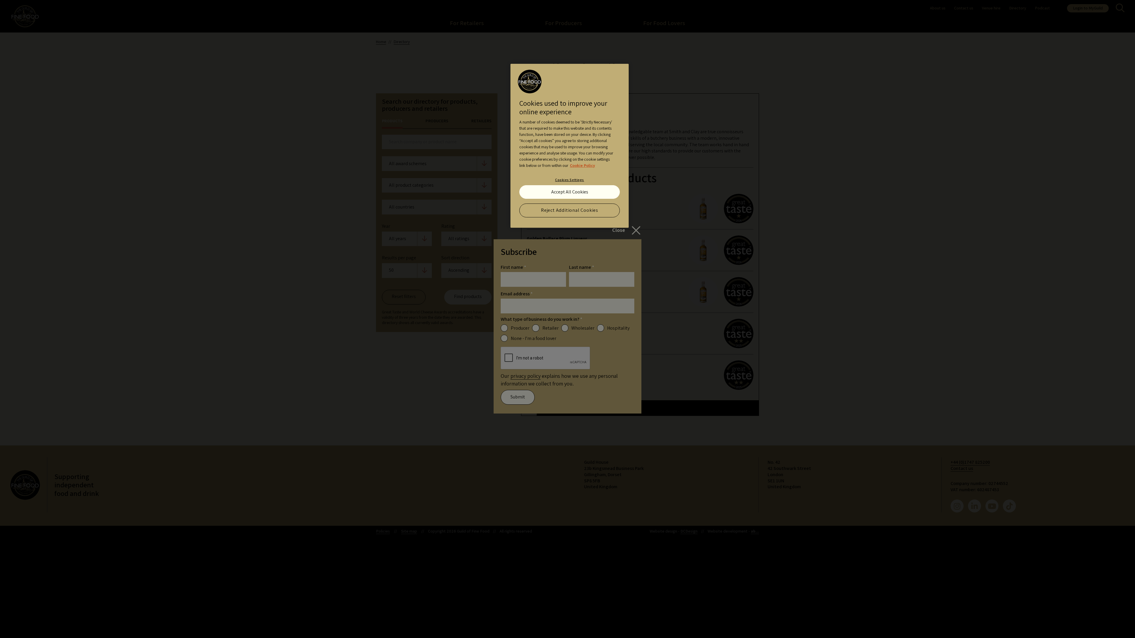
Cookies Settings (569, 180)
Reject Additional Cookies (569, 210)
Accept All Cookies (569, 192)
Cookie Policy (582, 165)
